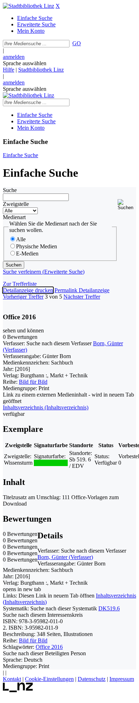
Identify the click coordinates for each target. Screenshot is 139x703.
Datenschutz (91, 679)
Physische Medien (36, 246)
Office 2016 (49, 647)
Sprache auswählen (24, 63)
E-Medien (27, 253)
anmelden (14, 57)
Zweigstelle (16, 204)
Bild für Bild (33, 382)
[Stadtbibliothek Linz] (28, 6)
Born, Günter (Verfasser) (65, 557)
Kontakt (12, 679)
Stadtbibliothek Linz (41, 70)
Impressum (121, 679)
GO (76, 43)
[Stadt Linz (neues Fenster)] (18, 690)
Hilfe (8, 70)
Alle (21, 239)
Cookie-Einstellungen (49, 679)
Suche (10, 190)
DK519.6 (109, 608)
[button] (127, 204)
